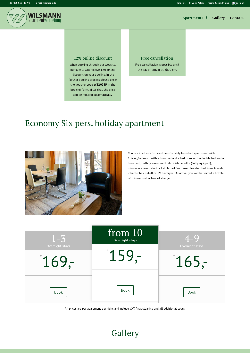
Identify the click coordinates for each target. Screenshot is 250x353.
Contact (237, 18)
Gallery (218, 18)
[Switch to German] (238, 4)
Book (58, 292)
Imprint (181, 3)
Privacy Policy (196, 3)
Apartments (192, 18)
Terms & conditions (218, 3)
